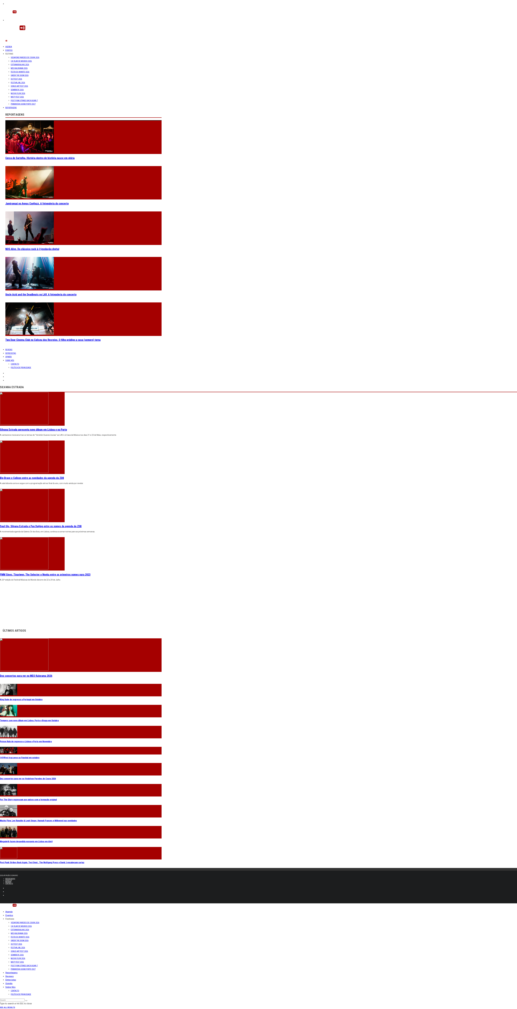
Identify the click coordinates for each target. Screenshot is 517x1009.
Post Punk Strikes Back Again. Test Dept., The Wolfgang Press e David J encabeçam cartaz (42, 862)
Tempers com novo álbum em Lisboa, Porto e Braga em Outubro (29, 720)
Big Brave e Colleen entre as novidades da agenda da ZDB (32, 478)
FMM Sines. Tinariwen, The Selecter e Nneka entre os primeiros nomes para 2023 (45, 574)
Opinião (8, 357)
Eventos (9, 50)
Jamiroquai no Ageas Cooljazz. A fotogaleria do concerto (37, 203)
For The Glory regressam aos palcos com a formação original (28, 799)
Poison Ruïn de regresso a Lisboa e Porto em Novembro (26, 741)
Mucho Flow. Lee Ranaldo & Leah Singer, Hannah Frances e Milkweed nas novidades (38, 820)
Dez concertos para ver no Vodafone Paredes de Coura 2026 (28, 778)
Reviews (8, 350)
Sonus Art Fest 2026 (19, 86)
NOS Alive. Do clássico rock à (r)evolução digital (32, 249)
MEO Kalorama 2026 (19, 68)
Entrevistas (10, 353)
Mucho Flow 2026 (18, 93)
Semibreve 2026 (17, 90)
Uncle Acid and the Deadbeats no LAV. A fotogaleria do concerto (40, 294)
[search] (26, 1000)
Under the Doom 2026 (20, 75)
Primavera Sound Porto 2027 (23, 104)
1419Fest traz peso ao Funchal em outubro (19, 757)
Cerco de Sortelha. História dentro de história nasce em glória (40, 158)
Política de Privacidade (21, 367)
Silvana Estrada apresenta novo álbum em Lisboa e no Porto (33, 429)
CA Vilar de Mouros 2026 (21, 61)
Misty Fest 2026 (17, 97)
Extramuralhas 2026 (20, 65)
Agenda (8, 47)
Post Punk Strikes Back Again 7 (24, 100)
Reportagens (11, 108)
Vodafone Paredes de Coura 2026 (25, 57)
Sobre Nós (9, 360)
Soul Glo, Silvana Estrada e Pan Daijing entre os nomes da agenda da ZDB (41, 526)
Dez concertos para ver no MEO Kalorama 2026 (26, 675)
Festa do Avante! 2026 (20, 72)
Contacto (15, 364)
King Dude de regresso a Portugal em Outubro (21, 699)
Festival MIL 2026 (18, 83)
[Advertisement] (81, 604)
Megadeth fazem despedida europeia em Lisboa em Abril (26, 841)
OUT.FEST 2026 (16, 79)
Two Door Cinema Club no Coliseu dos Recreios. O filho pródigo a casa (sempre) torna (53, 339)
